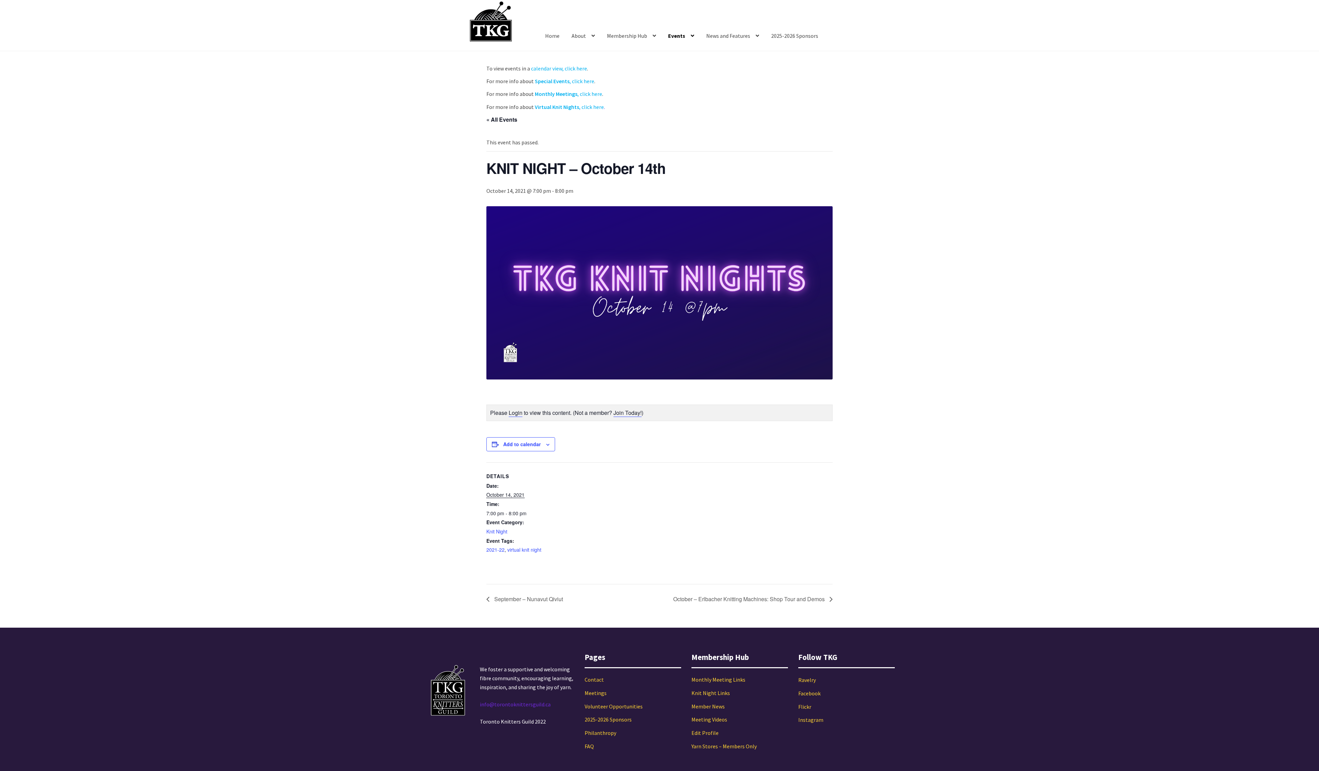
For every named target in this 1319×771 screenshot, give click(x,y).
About (579, 35)
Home (552, 35)
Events (676, 35)
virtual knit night (524, 549)
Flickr (804, 706)
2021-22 (495, 549)
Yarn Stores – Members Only (724, 746)
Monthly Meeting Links (718, 679)
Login (515, 413)
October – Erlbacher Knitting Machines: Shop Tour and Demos (749, 599)
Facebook (809, 693)
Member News (708, 706)
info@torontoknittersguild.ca (515, 704)
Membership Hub (627, 35)
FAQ (589, 746)
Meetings (596, 693)
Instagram (810, 719)
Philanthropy (600, 732)
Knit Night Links (710, 693)
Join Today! (627, 413)
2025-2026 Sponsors (794, 35)
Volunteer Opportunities (614, 706)
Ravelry (807, 679)
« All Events (501, 119)
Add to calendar (522, 444)
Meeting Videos (709, 719)
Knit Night (496, 531)
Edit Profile (705, 732)
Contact (594, 679)
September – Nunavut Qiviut (528, 599)
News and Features (728, 35)
